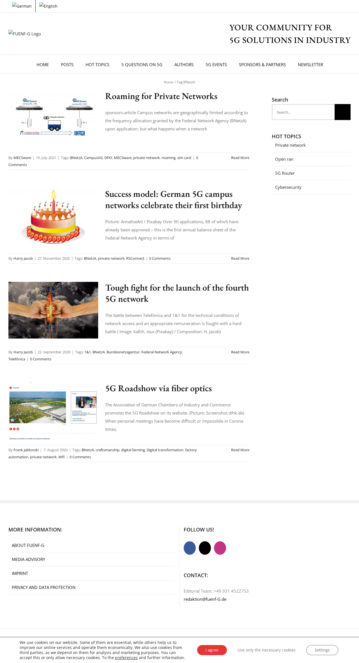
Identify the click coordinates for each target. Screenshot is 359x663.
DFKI (108, 157)
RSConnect (135, 258)
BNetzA (76, 157)
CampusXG (93, 157)
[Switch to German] (21, 6)
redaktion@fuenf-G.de (205, 599)
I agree (212, 650)
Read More (240, 157)
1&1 (87, 351)
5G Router (285, 173)
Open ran (284, 159)
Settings (322, 650)
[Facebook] (190, 548)
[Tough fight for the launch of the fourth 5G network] (53, 310)
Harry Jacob (23, 258)
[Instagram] (220, 548)
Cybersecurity (288, 187)
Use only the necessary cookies (267, 650)
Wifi (61, 456)
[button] (337, 64)
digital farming (133, 449)
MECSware (22, 157)
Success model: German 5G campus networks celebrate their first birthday (173, 199)
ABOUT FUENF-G (28, 545)
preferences (126, 657)
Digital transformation (165, 449)
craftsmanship (107, 449)
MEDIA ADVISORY (28, 559)
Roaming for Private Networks (161, 96)
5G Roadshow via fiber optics (158, 388)
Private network (290, 145)
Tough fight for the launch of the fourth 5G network (177, 293)
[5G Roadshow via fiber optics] (53, 411)
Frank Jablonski (26, 449)
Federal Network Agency (161, 351)
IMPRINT (20, 573)
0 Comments (160, 258)
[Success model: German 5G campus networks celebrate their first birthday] (53, 216)
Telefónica (16, 359)
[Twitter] (205, 548)
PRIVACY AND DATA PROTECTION (43, 587)
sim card (184, 157)
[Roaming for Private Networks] (53, 118)
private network (146, 157)
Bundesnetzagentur (123, 351)
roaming (169, 157)
